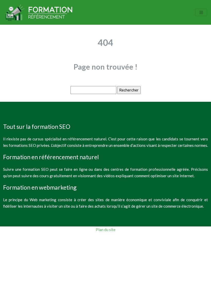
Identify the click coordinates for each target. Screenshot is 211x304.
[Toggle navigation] (201, 12)
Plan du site (106, 229)
